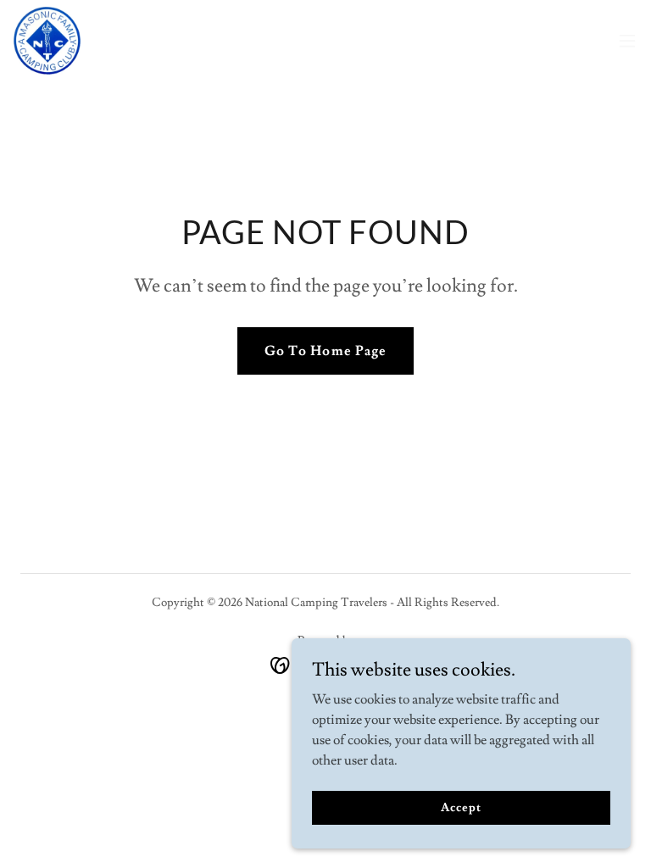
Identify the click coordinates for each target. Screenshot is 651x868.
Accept (461, 807)
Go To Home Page (325, 350)
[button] (627, 41)
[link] (47, 41)
